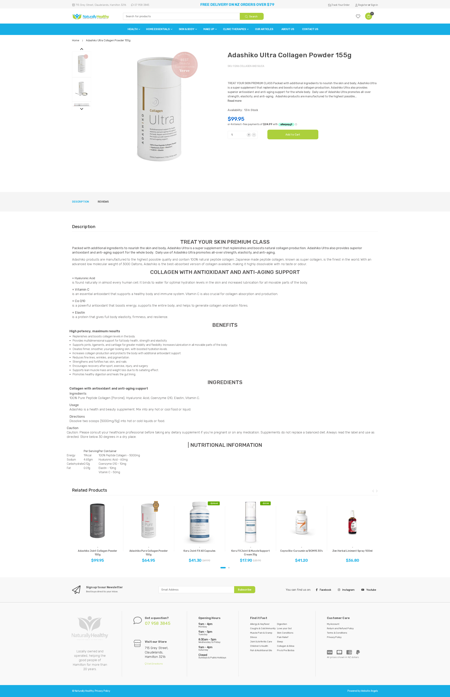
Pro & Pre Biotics (285, 650)
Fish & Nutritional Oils (261, 650)
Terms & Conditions (337, 632)
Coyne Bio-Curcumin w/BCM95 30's (301, 550)
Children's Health (259, 646)
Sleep (280, 641)
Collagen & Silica (285, 646)
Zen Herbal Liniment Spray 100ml (352, 550)
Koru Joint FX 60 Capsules (200, 550)
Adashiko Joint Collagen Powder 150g (97, 552)
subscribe (244, 589)
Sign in (374, 5)
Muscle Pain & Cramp (261, 632)
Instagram (348, 589)
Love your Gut (284, 628)
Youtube (371, 589)
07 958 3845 (141, 5)
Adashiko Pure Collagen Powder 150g (148, 552)
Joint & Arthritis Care (261, 641)
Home (75, 40)
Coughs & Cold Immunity (263, 628)
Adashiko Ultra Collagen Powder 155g (290, 55)
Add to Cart (292, 134)
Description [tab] (80, 201)
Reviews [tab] (103, 201)
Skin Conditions (285, 632)
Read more (235, 100)
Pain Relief (282, 637)
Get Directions (155, 663)
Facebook (325, 589)
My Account (333, 624)
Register (363, 5)
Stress (253, 637)
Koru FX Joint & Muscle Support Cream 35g (250, 552)
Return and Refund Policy (340, 628)
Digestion (282, 624)
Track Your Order (340, 5)
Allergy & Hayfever (260, 624)
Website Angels (369, 690)
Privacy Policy (334, 637)
